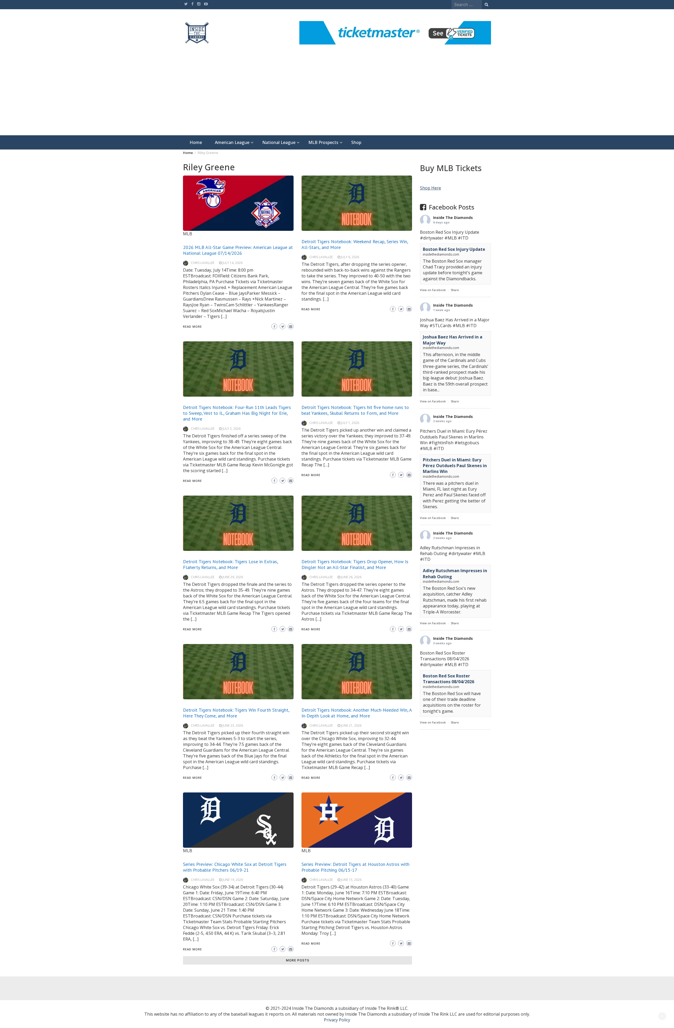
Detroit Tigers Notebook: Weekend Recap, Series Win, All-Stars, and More (354, 244)
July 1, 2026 (350, 423)
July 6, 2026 (350, 257)
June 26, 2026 (351, 577)
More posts (297, 960)
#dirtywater (431, 238)
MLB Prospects (323, 142)
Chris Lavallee (202, 263)
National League (278, 142)
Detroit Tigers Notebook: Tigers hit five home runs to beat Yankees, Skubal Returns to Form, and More (355, 410)
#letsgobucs (466, 442)
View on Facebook (433, 290)
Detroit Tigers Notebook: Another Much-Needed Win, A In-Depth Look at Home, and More (356, 713)
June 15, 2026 (351, 879)
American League (232, 142)
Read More (192, 326)
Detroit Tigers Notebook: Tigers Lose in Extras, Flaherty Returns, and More (230, 564)
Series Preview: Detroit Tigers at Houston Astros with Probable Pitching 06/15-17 (355, 867)
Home (196, 142)
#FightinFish (441, 442)
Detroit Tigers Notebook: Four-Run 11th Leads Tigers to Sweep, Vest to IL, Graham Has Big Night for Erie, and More (237, 413)
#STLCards (440, 325)
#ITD (463, 238)
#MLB (450, 238)
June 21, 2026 (351, 725)
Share (455, 290)
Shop (356, 142)
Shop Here (430, 188)
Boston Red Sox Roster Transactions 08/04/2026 (448, 678)
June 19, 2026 (232, 879)
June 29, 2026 (232, 577)
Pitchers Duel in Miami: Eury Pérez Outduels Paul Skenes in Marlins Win (455, 465)
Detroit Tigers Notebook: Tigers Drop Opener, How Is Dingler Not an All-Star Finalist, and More (354, 564)
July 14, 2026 (232, 263)
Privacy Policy (337, 1020)
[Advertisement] (337, 96)
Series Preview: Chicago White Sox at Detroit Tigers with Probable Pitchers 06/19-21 (234, 867)
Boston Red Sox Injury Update (454, 249)
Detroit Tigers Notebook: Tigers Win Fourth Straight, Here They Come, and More (236, 713)
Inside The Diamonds (453, 217)
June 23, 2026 (232, 725)
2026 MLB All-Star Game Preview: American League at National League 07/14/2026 (238, 250)
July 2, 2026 (231, 428)
